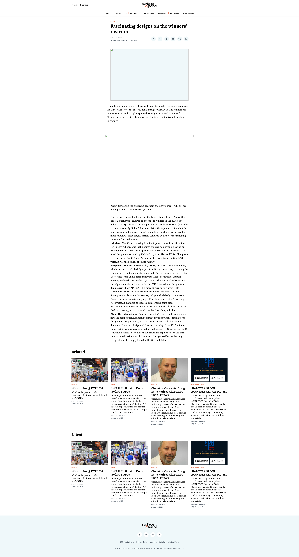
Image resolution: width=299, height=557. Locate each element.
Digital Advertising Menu (169, 542)
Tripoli (181, 548)
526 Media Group (127, 542)
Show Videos (188, 13)
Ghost (175, 548)
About (108, 13)
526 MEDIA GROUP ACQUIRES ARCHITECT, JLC (209, 390)
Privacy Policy (142, 542)
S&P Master (135, 13)
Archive (153, 542)
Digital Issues (120, 13)
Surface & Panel (117, 37)
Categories (149, 13)
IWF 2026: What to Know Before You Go (127, 390)
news (112, 21)
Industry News (197, 385)
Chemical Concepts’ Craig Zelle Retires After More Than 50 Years (168, 392)
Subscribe (162, 13)
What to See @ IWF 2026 (87, 388)
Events (74, 385)
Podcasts (174, 13)
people (154, 385)
